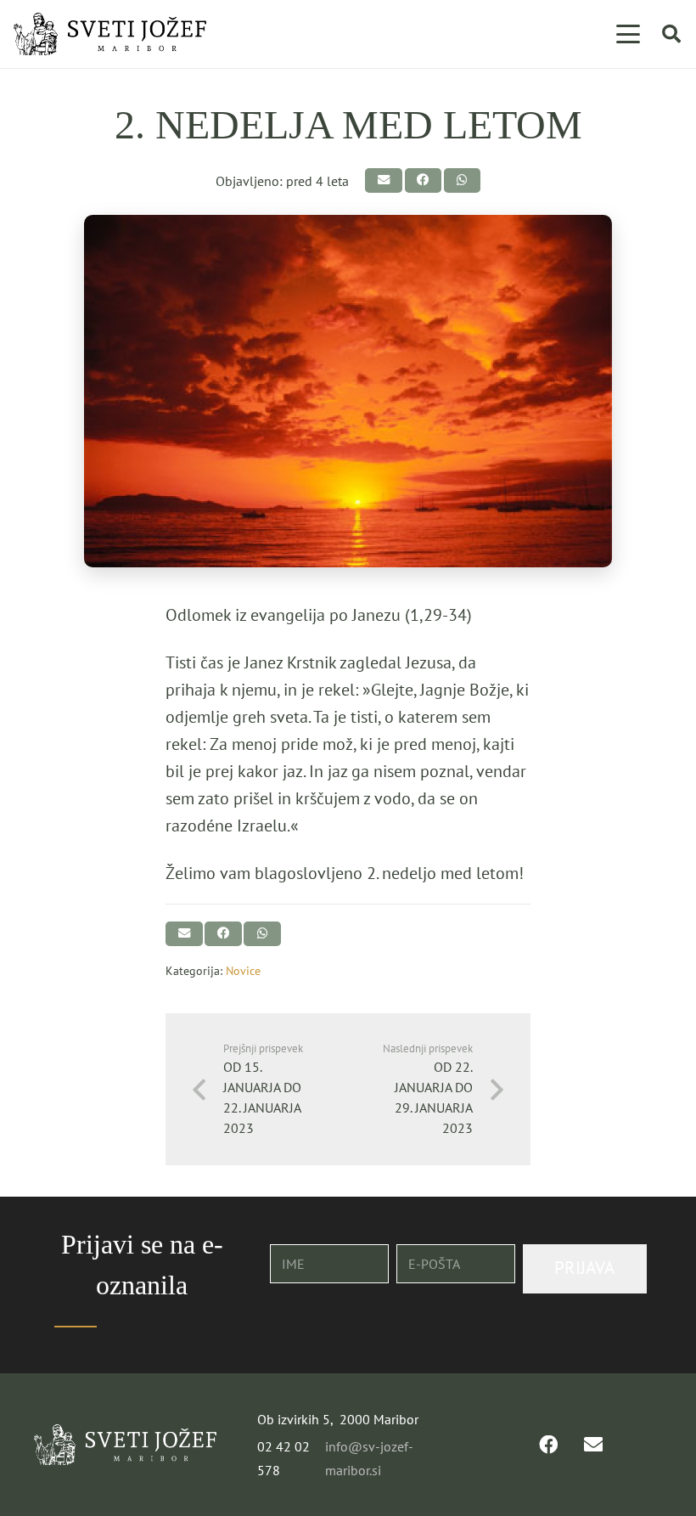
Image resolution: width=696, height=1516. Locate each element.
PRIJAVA (584, 1267)
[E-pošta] (593, 1444)
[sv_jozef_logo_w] (125, 1444)
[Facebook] (548, 1444)
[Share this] (423, 180)
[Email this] (383, 180)
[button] (628, 34)
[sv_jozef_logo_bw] (110, 34)
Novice (243, 970)
